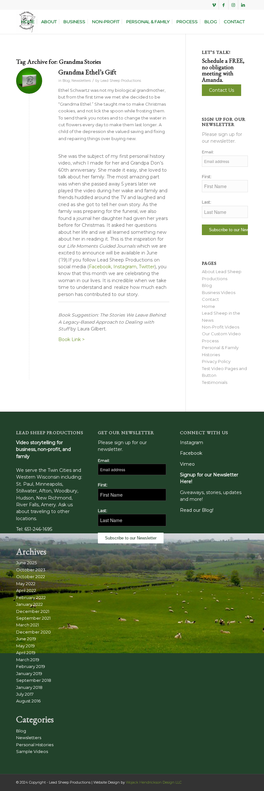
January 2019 (29, 673)
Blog (66, 81)
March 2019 (27, 659)
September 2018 (33, 680)
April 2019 (25, 652)
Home (208, 306)
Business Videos (218, 292)
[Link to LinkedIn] (243, 5)
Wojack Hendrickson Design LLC (154, 782)
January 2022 (29, 604)
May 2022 (25, 583)
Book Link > (71, 339)
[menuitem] (28, 22)
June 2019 (26, 638)
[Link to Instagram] (233, 5)
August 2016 (28, 700)
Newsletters (81, 81)
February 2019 (30, 666)
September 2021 (33, 618)
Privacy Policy (216, 361)
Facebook (100, 267)
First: (207, 176)
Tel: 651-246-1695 (34, 529)
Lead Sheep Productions (120, 81)
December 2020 (33, 631)
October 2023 (30, 569)
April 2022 (26, 590)
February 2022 (31, 597)
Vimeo (187, 464)
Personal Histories (34, 744)
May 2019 (25, 645)
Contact (210, 299)
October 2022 (30, 576)
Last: (206, 202)
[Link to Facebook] (223, 5)
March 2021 (27, 624)
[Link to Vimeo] (214, 5)
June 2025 (26, 562)
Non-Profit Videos (220, 326)
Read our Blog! (196, 510)
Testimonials (214, 382)
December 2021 (32, 611)
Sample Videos (32, 751)
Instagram (124, 267)
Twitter (147, 267)
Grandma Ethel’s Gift (87, 72)
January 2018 (29, 687)
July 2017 (24, 694)
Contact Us (221, 90)
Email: (208, 151)
